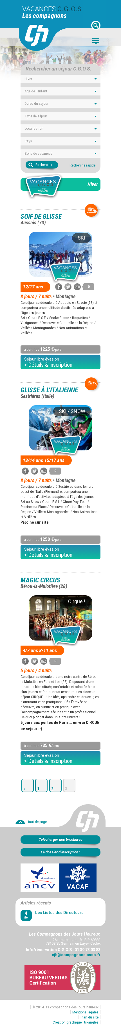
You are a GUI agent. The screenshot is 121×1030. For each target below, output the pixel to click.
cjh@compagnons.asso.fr (76, 954)
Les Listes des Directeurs (59, 912)
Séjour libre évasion (48, 362)
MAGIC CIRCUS (44, 582)
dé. (26, 915)
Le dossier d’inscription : (60, 852)
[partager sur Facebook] (58, 287)
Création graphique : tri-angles (75, 1022)
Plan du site (89, 1017)
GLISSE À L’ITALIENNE (49, 392)
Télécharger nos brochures (60, 839)
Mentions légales (85, 1012)
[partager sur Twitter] (68, 287)
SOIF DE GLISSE (41, 219)
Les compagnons (44, 16)
